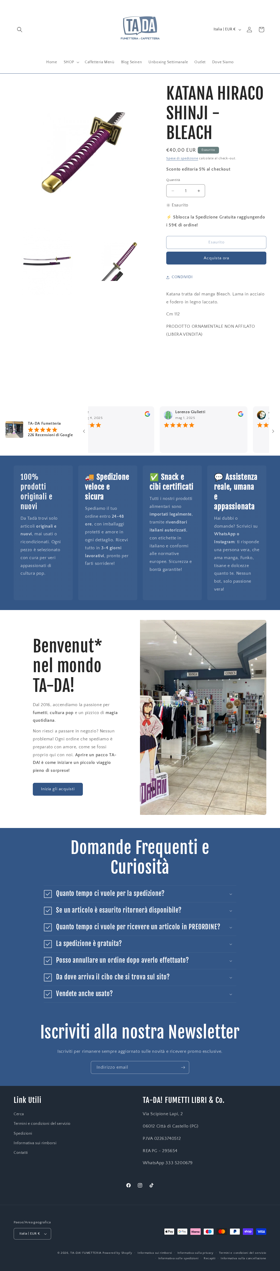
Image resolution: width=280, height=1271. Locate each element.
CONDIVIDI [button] (182, 277)
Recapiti (209, 1258)
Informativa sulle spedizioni (178, 1258)
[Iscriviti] (183, 1067)
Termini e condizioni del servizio (42, 1124)
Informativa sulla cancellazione (243, 1258)
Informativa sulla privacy (195, 1253)
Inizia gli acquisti (58, 789)
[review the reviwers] (129, 415)
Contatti (21, 1153)
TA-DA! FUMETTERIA (85, 1253)
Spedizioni (23, 1133)
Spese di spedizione (182, 158)
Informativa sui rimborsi (35, 1143)
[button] (20, 30)
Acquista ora (216, 258)
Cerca (19, 1114)
